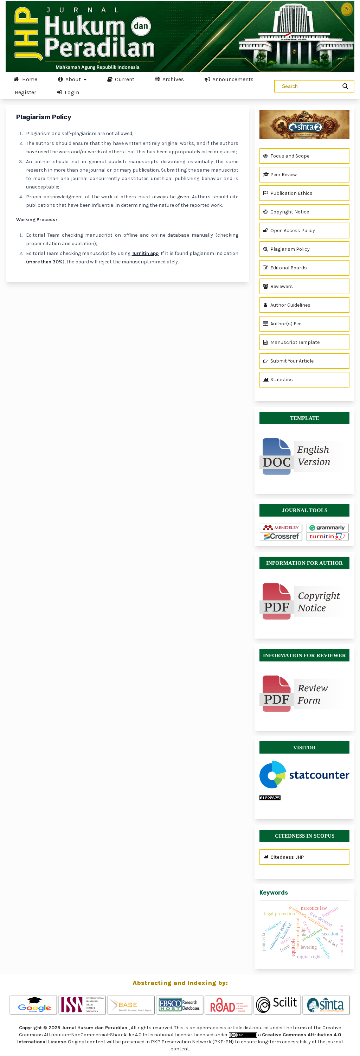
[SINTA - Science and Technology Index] (326, 1005)
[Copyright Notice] (304, 601)
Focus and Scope (289, 156)
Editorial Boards (288, 268)
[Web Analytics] (304, 797)
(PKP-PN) (223, 1042)
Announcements (232, 79)
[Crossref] (281, 536)
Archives (172, 79)
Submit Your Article (291, 361)
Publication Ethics (291, 193)
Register (25, 92)
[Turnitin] (327, 536)
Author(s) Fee (285, 324)
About (73, 79)
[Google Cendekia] (33, 1005)
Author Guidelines (289, 305)
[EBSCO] (180, 1005)
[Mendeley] (281, 528)
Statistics (281, 380)
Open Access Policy (292, 230)
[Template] (304, 452)
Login (71, 92)
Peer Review (283, 175)
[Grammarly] (327, 528)
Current (124, 79)
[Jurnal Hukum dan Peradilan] (304, 124)
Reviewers (281, 286)
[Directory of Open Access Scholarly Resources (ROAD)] (228, 1005)
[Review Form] (304, 694)
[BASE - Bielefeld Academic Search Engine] (131, 1005)
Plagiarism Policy (289, 249)
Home (29, 79)
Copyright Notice (289, 212)
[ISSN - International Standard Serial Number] (82, 1005)
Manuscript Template (294, 342)
